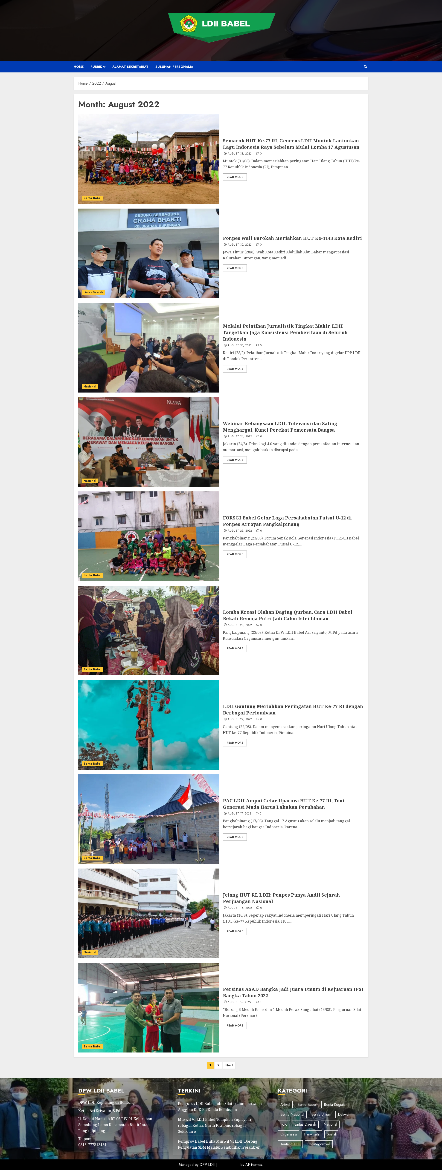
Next (229, 1065)
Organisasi (288, 1134)
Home (79, 66)
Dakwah (344, 1114)
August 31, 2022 (240, 154)
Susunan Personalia (174, 66)
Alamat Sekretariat (130, 66)
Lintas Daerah (93, 292)
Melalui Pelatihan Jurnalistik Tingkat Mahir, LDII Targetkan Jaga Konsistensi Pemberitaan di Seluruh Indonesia (285, 332)
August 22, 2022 (240, 719)
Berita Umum (321, 1114)
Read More (235, 177)
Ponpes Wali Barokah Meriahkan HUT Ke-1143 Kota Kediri (292, 238)
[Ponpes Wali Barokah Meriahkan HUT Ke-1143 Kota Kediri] (148, 253)
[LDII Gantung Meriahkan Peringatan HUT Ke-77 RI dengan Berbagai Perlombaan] (148, 725)
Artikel (285, 1104)
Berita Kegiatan (335, 1104)
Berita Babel (93, 198)
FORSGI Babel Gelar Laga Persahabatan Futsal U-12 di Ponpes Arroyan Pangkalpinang (287, 521)
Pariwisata (312, 1134)
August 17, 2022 (239, 814)
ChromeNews (228, 1164)
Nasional (90, 386)
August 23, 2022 (240, 531)
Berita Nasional (292, 1114)
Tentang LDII (290, 1144)
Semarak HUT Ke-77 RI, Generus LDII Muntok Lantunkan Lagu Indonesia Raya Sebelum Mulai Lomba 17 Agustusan (291, 144)
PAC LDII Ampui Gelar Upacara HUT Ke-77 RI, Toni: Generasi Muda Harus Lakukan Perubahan (284, 803)
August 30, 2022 (240, 245)
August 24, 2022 (240, 437)
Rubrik (96, 66)
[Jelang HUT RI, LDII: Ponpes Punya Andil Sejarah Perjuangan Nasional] (148, 913)
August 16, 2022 (240, 908)
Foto (283, 1124)
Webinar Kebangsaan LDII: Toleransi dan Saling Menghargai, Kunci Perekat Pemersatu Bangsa (280, 426)
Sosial (331, 1134)
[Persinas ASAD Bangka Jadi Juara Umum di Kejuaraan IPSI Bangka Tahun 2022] (148, 1007)
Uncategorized (319, 1144)
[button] (365, 66)
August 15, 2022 (239, 1002)
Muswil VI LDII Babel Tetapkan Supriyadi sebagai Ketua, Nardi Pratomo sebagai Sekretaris (214, 1125)
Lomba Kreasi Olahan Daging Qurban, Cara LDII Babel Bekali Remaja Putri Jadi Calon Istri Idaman (287, 615)
